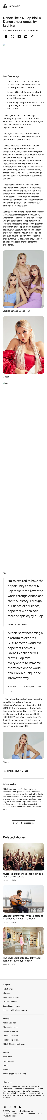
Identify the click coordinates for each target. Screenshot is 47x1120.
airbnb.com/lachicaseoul (26, 723)
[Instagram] (10, 1107)
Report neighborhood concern (15, 1010)
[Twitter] (5, 1107)
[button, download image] (38, 49)
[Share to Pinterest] (26, 37)
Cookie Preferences (27, 1113)
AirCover (6, 993)
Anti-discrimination (11, 997)
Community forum (10, 1035)
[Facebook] (20, 1107)
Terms (14, 1113)
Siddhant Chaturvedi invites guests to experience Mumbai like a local (23, 917)
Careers (6, 1065)
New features (8, 1061)
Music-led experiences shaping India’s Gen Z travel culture (23, 875)
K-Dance (24, 771)
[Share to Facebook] (6, 37)
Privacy (6, 1113)
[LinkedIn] (15, 1107)
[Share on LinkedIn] (19, 37)
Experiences (33, 30)
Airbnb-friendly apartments (14, 1044)
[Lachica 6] (23, 57)
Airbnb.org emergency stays (14, 1074)
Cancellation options (11, 1006)
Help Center (8, 989)
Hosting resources (10, 1031)
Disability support (10, 1002)
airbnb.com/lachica (12, 705)
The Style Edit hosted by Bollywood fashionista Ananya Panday (21, 959)
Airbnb (8, 30)
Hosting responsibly (11, 1040)
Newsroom (14, 6)
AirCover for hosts (10, 1027)
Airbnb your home (10, 1023)
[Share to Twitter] (13, 37)
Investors (6, 1069)
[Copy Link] (32, 37)
